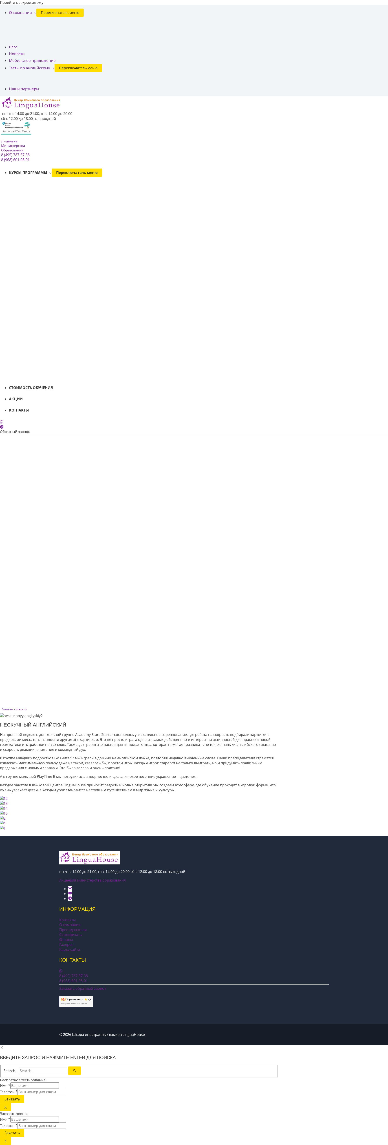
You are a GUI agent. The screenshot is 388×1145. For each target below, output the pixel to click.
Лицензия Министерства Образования (13, 145)
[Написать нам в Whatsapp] (1, 421)
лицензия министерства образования (92, 880)
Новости (21, 709)
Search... (11, 1070)
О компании (70, 924)
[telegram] (70, 898)
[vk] (72, 888)
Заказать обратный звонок (82, 988)
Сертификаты (70, 934)
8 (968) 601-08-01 (15, 159)
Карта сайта (69, 949)
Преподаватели (73, 929)
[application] (34, 12)
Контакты (67, 919)
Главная (7, 709)
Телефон (9, 1091)
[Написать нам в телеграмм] (2, 426)
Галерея (66, 944)
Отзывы (66, 939)
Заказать (12, 1099)
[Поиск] (74, 1070)
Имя (5, 1085)
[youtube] (72, 893)
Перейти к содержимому (21, 2)
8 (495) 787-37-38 (15, 154)
